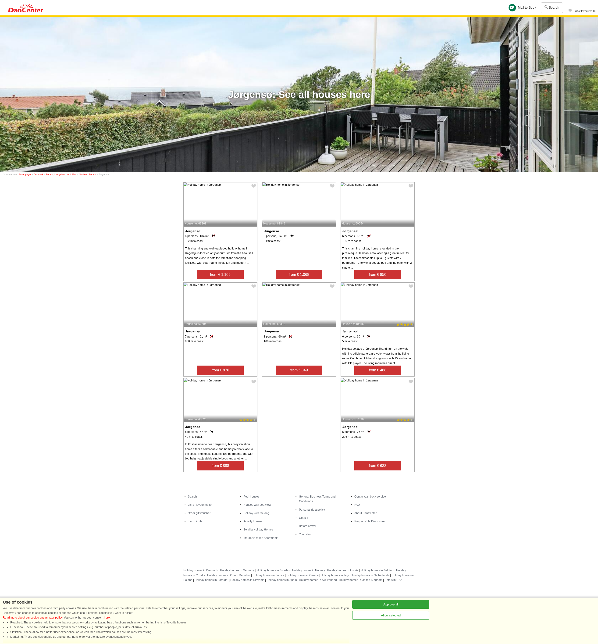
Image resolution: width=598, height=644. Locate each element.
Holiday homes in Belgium (377, 570)
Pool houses (251, 496)
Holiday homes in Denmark (200, 570)
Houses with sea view (257, 504)
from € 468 (377, 370)
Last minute (195, 521)
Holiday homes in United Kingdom (360, 580)
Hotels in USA (393, 580)
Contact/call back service (370, 496)
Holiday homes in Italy (335, 575)
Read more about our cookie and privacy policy (32, 617)
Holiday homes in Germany (237, 570)
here (107, 617)
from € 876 (220, 370)
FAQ (357, 504)
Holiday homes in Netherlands (370, 575)
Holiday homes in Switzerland (318, 580)
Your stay (305, 534)
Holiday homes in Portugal (211, 580)
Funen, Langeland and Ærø (61, 174)
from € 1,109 (220, 275)
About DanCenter (365, 513)
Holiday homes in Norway (308, 570)
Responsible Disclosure (369, 521)
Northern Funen (87, 174)
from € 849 (299, 370)
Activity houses (252, 521)
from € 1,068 (299, 275)
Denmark (38, 174)
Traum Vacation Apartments (260, 538)
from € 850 (377, 275)
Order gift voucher (199, 513)
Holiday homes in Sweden (273, 570)
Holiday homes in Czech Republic (228, 575)
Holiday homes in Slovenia (247, 580)
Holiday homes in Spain (282, 580)
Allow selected (391, 615)
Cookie (303, 517)
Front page (25, 174)
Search (553, 7)
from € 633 (377, 466)
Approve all (391, 604)
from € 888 (220, 466)
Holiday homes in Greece (302, 575)
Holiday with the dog (256, 513)
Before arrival (307, 526)
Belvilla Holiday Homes (258, 529)
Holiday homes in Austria (343, 570)
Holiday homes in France (268, 575)
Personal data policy (312, 509)
